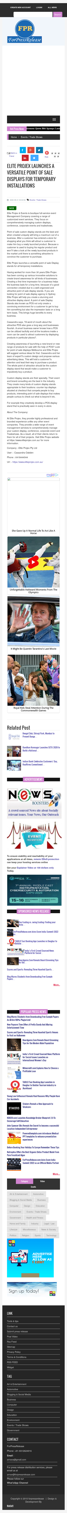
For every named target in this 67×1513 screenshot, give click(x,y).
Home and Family (18, 1223)
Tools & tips (12, 1321)
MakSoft (10, 1505)
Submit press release (17, 1331)
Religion (25, 1235)
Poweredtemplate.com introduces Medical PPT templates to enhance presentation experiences (41, 1136)
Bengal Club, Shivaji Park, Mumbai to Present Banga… (39, 735)
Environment (15, 1211)
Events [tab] (33, 1186)
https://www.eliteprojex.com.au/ (27, 461)
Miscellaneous (29, 1229)
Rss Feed (12, 1341)
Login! (39, 7)
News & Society (48, 1229)
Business (41, 1199)
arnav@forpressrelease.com (21, 1474)
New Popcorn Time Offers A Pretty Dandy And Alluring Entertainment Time (29, 1026)
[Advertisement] (33, 80)
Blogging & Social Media (21, 1199)
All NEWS (52, 7)
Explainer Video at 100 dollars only (35, 867)
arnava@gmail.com (16, 1459)
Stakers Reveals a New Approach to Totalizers (38, 1105)
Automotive (38, 1193)
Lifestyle (13, 1229)
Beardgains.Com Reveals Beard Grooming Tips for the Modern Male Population (40, 1042)
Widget (10, 1367)
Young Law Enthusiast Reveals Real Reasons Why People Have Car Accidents (33, 1098)
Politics (13, 1235)
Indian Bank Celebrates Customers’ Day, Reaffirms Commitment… (40, 763)
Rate (46, 157)
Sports (38, 1235)
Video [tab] (42, 1181)
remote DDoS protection (46, 859)
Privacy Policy (14, 1351)
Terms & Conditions (16, 1357)
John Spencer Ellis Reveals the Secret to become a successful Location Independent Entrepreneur (33, 1127)
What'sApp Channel (17, 1482)
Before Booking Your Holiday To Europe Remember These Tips (33, 1147)
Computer (14, 1205)
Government (15, 1217)
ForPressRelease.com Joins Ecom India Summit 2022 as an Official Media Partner (41, 1161)
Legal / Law (49, 1223)
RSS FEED (12, 1362)
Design (27, 1205)
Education (40, 1205)
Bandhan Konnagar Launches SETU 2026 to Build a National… (41, 749)
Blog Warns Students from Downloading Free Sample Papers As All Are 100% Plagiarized (33, 1018)
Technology (51, 1235)
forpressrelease (36, 1498)
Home (14, 137)
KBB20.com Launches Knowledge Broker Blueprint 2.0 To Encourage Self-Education (31, 1119)
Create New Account (20, 7)
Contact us (12, 1326)
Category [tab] (24, 1181)
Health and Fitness (34, 1217)
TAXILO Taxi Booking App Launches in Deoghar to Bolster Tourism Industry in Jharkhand (39, 1085)
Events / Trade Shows (31, 137)
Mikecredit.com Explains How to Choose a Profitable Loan (41, 1070)
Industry (34, 1223)
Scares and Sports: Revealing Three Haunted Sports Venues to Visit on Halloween (32, 1034)
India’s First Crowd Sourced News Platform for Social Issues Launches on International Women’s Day (41, 1057)
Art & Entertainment (19, 1193)
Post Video (12, 1336)
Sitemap (11, 1346)
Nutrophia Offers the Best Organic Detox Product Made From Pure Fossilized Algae (33, 1153)
